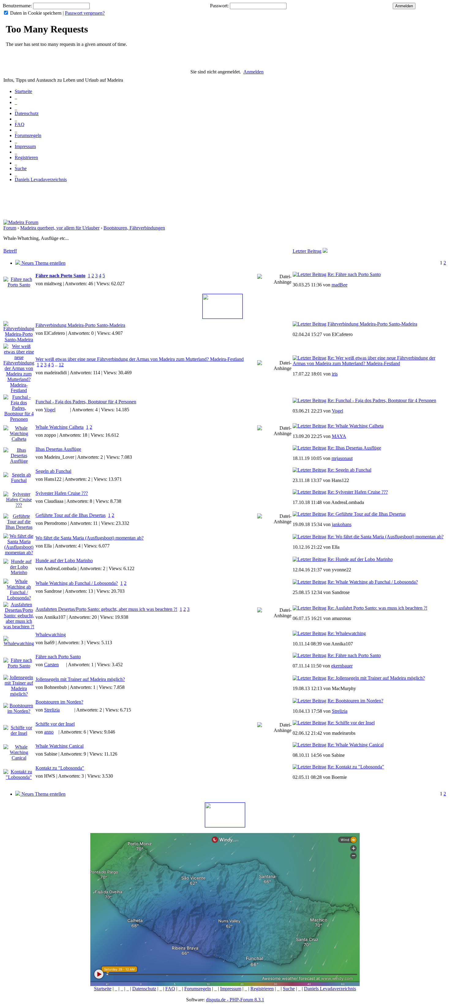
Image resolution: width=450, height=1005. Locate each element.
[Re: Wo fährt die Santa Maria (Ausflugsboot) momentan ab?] (309, 536)
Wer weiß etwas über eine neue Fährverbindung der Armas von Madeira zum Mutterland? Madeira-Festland (140, 359)
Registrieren (26, 157)
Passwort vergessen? (85, 13)
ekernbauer (342, 665)
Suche (21, 168)
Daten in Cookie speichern (36, 13)
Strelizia (52, 709)
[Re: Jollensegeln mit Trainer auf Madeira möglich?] (309, 678)
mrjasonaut (342, 458)
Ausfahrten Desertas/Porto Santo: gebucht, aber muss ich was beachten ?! (106, 609)
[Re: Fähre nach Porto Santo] (309, 274)
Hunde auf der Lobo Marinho (64, 560)
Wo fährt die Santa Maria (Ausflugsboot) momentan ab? (90, 537)
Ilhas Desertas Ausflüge (58, 449)
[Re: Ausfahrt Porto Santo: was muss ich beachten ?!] (309, 608)
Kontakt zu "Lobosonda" (60, 768)
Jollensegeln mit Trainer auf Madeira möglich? (80, 679)
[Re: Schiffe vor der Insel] (309, 722)
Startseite (23, 91)
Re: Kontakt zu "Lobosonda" (356, 766)
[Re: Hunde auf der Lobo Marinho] (309, 559)
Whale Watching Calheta (60, 427)
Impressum (25, 146)
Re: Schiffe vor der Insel (351, 722)
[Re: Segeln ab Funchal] (309, 470)
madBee (339, 284)
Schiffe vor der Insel (55, 724)
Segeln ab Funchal (53, 471)
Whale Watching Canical (60, 746)
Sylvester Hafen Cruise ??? (62, 493)
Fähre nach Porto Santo (60, 275)
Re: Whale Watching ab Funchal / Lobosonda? (373, 582)
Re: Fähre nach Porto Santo (354, 274)
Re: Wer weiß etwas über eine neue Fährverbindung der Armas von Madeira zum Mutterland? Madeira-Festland (364, 360)
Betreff (10, 250)
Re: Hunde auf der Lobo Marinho (360, 559)
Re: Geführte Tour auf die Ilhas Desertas (367, 514)
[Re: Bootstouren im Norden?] (309, 700)
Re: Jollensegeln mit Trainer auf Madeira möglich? (376, 678)
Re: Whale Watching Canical (356, 744)
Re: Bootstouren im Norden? (355, 700)
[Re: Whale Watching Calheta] (309, 425)
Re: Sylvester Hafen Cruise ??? (358, 492)
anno (49, 731)
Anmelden (253, 71)
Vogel (49, 409)
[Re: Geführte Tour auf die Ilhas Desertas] (309, 514)
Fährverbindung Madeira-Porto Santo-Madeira (80, 325)
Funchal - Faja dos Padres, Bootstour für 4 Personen (86, 401)
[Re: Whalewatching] (309, 633)
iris (335, 373)
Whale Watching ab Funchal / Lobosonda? (77, 583)
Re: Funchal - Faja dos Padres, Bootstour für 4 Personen (382, 400)
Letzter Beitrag (307, 251)
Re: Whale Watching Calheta (356, 425)
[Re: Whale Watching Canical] (309, 744)
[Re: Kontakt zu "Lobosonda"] (309, 766)
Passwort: (219, 5)
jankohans (341, 524)
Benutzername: (17, 5)
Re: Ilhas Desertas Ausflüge (354, 447)
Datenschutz (27, 113)
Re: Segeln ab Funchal (349, 470)
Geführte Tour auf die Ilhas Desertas (71, 515)
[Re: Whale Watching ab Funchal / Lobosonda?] (309, 582)
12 (61, 364)
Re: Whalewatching (347, 633)
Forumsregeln (28, 135)
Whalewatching (51, 634)
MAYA (339, 436)
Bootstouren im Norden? (59, 701)
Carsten (51, 664)
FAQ (19, 124)
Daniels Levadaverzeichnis (41, 179)
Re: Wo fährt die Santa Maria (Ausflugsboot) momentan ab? (386, 536)
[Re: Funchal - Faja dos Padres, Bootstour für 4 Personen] (309, 400)
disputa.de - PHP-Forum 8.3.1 (235, 999)
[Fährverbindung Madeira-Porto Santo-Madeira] (309, 324)
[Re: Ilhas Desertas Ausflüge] (309, 447)
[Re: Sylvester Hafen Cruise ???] (309, 492)
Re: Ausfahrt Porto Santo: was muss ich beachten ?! (377, 608)
